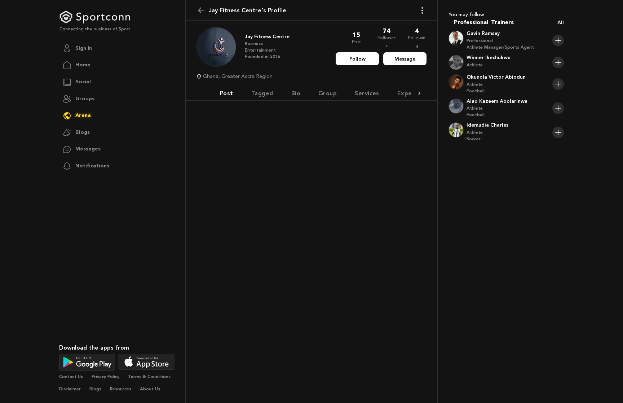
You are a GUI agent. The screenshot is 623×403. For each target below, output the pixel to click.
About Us (150, 388)
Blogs (95, 388)
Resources (120, 388)
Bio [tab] (295, 93)
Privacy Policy (105, 376)
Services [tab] (367, 93)
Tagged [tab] (262, 93)
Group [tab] (327, 93)
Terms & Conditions (149, 376)
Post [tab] (226, 93)
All (560, 22)
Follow (357, 59)
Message (404, 59)
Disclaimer (70, 388)
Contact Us (71, 376)
